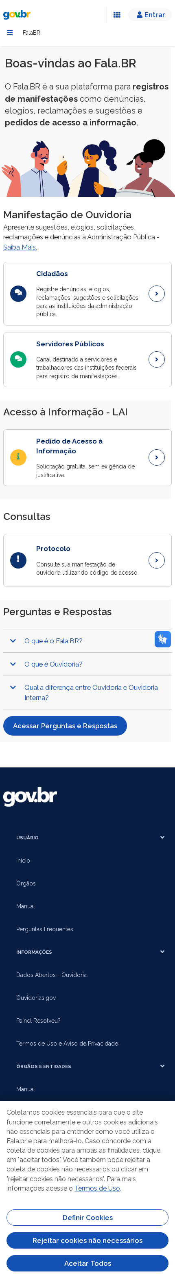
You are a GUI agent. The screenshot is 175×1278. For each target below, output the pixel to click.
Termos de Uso (97, 1188)
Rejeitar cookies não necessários (87, 1240)
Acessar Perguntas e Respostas (65, 726)
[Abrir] (117, 15)
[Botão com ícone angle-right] (157, 293)
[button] (87, 640)
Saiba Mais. (20, 247)
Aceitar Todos (87, 1263)
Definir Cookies (88, 1217)
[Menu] (9, 32)
